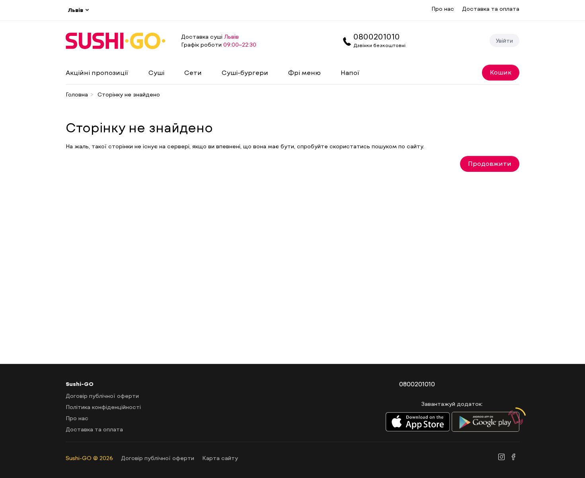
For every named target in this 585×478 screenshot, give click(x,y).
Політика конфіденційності (103, 406)
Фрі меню (304, 72)
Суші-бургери (245, 72)
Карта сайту (220, 457)
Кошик (500, 72)
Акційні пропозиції (97, 72)
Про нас (442, 8)
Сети (193, 72)
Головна (77, 94)
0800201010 (376, 36)
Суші (156, 72)
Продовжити (489, 163)
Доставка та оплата (490, 8)
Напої (350, 72)
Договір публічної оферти (102, 395)
